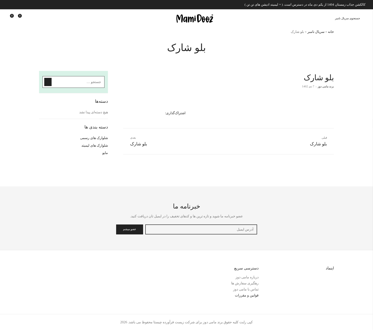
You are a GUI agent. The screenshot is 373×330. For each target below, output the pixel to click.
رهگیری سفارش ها (245, 283)
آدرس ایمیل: (201, 229)
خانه (331, 32)
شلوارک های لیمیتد (94, 145)
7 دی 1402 (308, 86)
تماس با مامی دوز (246, 289)
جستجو (48, 82)
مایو (105, 153)
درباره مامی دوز (247, 277)
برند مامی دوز (326, 86)
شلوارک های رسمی (94, 138)
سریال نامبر (315, 32)
